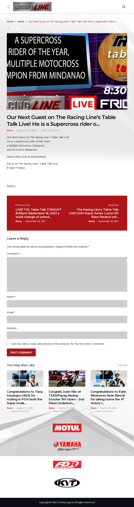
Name (11, 296)
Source (11, 185)
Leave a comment (50, 130)
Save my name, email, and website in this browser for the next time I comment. (57, 343)
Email (11, 312)
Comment (13, 253)
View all (122, 365)
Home (10, 21)
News (21, 21)
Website (12, 328)
